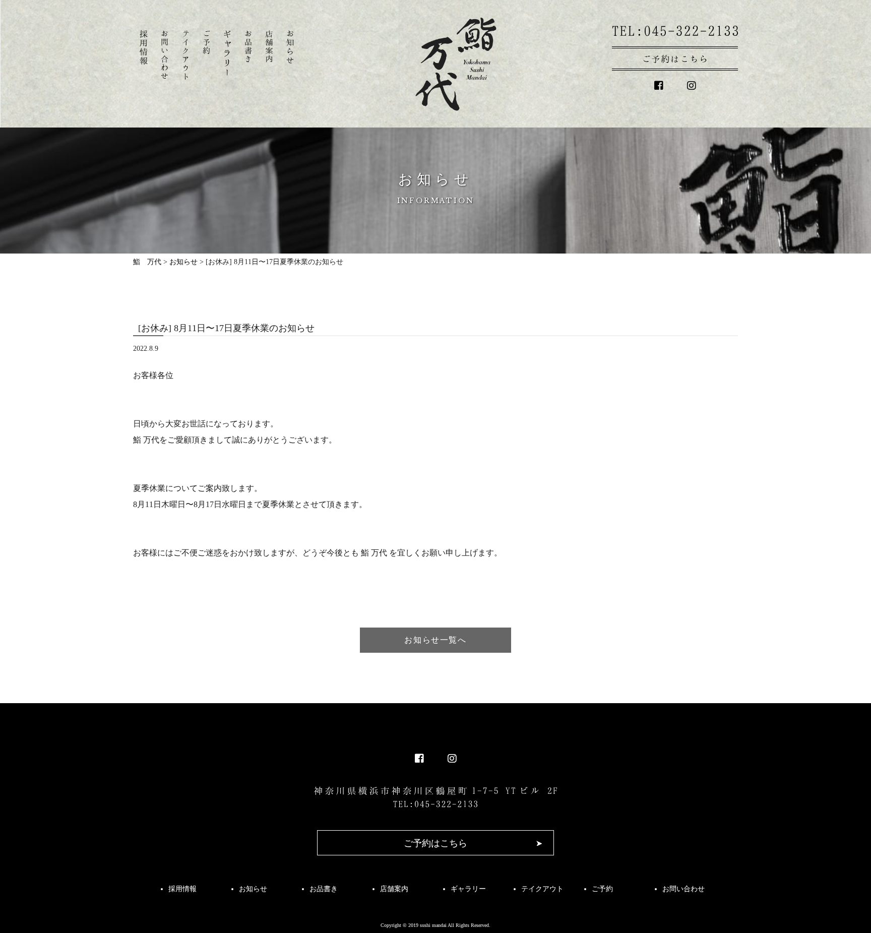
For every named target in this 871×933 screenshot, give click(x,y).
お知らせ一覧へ (435, 640)
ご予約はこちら (435, 843)
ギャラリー (468, 889)
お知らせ (253, 889)
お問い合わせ (683, 889)
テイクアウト (542, 889)
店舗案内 (394, 889)
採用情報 (182, 889)
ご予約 (602, 889)
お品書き (323, 889)
